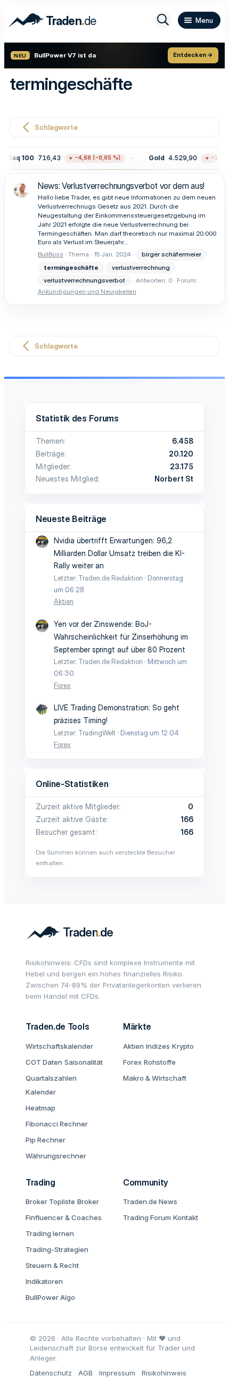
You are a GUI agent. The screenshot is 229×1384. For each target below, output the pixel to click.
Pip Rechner (46, 1140)
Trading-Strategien (57, 1249)
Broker (88, 1201)
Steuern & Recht (52, 1265)
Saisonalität (83, 1062)
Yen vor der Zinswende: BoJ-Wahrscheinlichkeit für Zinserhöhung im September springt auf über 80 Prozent (121, 636)
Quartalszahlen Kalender (51, 1085)
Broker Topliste (50, 1201)
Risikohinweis (164, 1373)
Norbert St (173, 478)
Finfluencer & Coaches (64, 1217)
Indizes (158, 1046)
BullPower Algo (50, 1297)
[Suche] (162, 20)
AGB (85, 1373)
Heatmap (40, 1108)
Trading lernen (50, 1233)
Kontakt (185, 1217)
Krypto (183, 1046)
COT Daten (44, 1062)
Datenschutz (51, 1373)
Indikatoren (44, 1281)
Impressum (117, 1373)
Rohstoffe (160, 1062)
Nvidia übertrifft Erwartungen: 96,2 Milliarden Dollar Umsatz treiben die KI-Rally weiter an (119, 553)
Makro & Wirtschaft (154, 1078)
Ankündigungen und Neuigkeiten (87, 291)
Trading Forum (147, 1217)
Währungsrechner (56, 1155)
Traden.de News (150, 1201)
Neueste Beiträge (71, 518)
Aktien (63, 601)
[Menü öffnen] (199, 20)
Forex (62, 685)
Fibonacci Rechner (57, 1124)
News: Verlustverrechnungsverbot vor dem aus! (121, 185)
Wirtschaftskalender (59, 1046)
